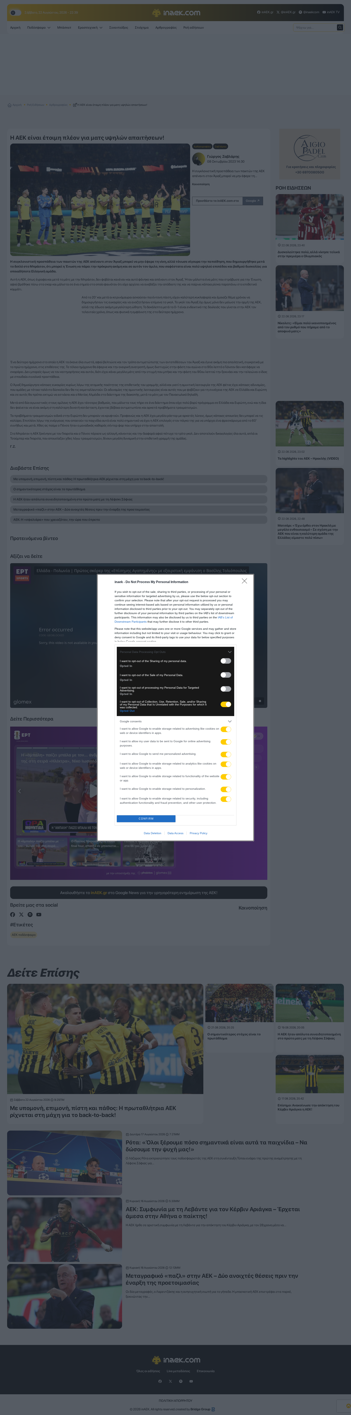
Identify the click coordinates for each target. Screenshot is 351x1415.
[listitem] (175, 652)
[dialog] (175, 707)
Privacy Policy (198, 833)
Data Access (175, 833)
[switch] (226, 661)
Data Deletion (152, 833)
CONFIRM (146, 818)
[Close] (246, 582)
